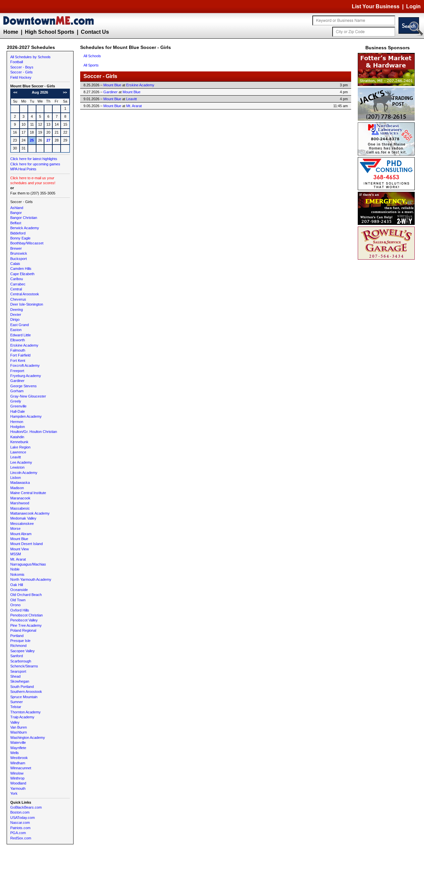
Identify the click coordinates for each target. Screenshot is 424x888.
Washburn (18, 732)
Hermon (16, 422)
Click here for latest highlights (33, 159)
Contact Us (95, 32)
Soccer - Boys (21, 67)
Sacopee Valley (22, 651)
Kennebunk (19, 442)
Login (413, 6)
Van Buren (18, 727)
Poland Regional (23, 630)
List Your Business (375, 6)
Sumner (16, 702)
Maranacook (20, 498)
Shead (15, 676)
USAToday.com (22, 818)
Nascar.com (20, 823)
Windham (17, 763)
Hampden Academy (26, 416)
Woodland (18, 783)
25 (32, 140)
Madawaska (20, 483)
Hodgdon (17, 427)
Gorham (17, 391)
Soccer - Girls (21, 72)
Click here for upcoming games (35, 164)
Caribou (16, 279)
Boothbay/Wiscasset (26, 243)
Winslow (17, 773)
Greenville (18, 406)
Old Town (18, 600)
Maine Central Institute (28, 493)
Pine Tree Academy (26, 625)
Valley (15, 722)
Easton (16, 330)
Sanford (16, 656)
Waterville (18, 742)
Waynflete (18, 748)
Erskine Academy (24, 345)
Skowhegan (19, 681)
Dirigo (15, 319)
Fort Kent (17, 360)
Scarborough (20, 661)
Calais (15, 264)
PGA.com (18, 833)
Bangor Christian (23, 218)
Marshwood (19, 503)
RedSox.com (20, 838)
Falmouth (17, 350)
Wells (14, 753)
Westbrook (19, 758)
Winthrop (17, 778)
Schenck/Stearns (24, 666)
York (14, 793)
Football (16, 62)
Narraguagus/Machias (28, 564)
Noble (15, 569)
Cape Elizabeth (22, 274)
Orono (15, 605)
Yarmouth (18, 788)
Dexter (15, 315)
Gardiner (17, 381)
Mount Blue (19, 539)
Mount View (19, 549)
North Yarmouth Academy (30, 579)
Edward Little (20, 335)
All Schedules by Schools (30, 57)
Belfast (15, 223)
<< (15, 92)
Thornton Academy (25, 712)
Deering (16, 310)
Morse (15, 528)
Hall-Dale (17, 411)
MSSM (15, 554)
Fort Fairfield (20, 355)
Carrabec (18, 284)
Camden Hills (20, 269)
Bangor (16, 213)
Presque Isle (20, 641)
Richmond (18, 646)
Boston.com (19, 812)
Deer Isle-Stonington (26, 304)
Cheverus (18, 299)
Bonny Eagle (20, 238)
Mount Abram (20, 534)
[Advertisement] (387, 360)
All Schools (92, 56)
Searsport (18, 671)
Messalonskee (22, 524)
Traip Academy (22, 717)
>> (65, 92)
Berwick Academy (24, 228)
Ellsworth (17, 340)
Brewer (16, 248)
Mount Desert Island (26, 544)
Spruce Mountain (23, 697)
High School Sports (49, 32)
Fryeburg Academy (25, 376)
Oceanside (19, 590)
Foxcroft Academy (25, 365)
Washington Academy (27, 738)
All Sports (91, 65)
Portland (17, 636)
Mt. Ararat (18, 559)
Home (10, 32)
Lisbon (15, 478)
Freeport (17, 371)
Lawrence (18, 452)
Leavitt (15, 457)
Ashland (16, 208)
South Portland (22, 687)
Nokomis (17, 574)
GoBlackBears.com (26, 807)
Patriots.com (20, 828)
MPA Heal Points (23, 169)
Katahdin (17, 437)
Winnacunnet (20, 768)
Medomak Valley (23, 518)
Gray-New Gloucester (28, 396)
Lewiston (17, 467)
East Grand (19, 325)
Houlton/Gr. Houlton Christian (33, 432)
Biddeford (18, 233)
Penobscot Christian (26, 615)
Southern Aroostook (26, 692)
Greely (15, 401)
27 (48, 140)
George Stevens (23, 386)
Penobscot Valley (24, 620)
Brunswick (18, 253)
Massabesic (20, 508)
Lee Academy (21, 462)
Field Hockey (20, 77)
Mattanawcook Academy (30, 513)
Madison (17, 488)
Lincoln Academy (23, 473)
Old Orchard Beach (26, 595)
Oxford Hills (19, 610)
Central (16, 289)
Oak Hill (16, 585)
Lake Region (20, 447)
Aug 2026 (40, 92)
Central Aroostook (24, 294)
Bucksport (18, 259)
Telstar (15, 707)
